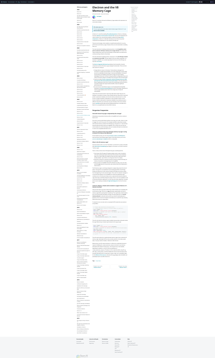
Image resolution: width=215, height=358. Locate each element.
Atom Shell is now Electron (82, 332)
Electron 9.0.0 (79, 164)
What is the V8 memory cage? (134, 23)
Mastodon (117, 350)
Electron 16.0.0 (80, 131)
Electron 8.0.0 (79, 167)
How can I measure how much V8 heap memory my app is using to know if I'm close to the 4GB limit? (135, 17)
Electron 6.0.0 (79, 180)
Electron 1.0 (79, 310)
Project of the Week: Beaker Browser (82, 273)
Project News (98, 260)
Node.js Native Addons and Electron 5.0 (82, 202)
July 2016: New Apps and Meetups (83, 303)
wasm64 (97, 103)
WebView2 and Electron (81, 139)
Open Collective (131, 343)
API (16, 2)
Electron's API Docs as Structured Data (83, 288)
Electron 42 (79, 13)
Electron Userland (80, 282)
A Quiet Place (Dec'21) (81, 133)
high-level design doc (113, 181)
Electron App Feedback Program (83, 213)
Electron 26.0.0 (80, 89)
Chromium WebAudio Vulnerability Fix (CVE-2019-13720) (83, 176)
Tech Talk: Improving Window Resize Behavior (82, 27)
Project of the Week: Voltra (82, 259)
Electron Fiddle (105, 343)
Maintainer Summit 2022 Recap (83, 109)
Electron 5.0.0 (79, 184)
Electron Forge (105, 341)
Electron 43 (79, 11)
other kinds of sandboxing (100, 146)
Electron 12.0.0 (80, 145)
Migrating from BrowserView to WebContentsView (83, 53)
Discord (116, 345)
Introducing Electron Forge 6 (82, 107)
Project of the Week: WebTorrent (83, 256)
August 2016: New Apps (81, 294)
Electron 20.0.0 (80, 113)
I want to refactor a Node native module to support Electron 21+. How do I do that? (134, 28)
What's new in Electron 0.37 (82, 312)
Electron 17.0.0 (80, 125)
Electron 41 (79, 20)
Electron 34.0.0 (80, 43)
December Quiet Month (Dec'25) (83, 30)
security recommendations (106, 88)
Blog (19, 2)
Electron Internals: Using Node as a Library (83, 301)
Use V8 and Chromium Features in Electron (83, 315)
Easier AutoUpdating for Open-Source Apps (83, 228)
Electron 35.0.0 (80, 39)
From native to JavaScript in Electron (82, 187)
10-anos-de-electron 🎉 (81, 95)
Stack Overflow (118, 352)
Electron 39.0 (79, 32)
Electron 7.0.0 (79, 179)
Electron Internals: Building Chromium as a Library (82, 262)
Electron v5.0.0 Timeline (81, 205)
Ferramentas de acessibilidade (82, 296)
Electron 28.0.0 (80, 78)
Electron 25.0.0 (80, 91)
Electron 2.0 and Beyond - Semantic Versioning (82, 243)
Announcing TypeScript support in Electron (83, 251)
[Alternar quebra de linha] (124, 225)
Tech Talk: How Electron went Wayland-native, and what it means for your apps (83, 17)
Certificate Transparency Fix (82, 283)
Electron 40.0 (79, 22)
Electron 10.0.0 (80, 156)
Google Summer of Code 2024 (82, 66)
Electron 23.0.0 (80, 97)
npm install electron (81, 298)
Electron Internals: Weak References (81, 292)
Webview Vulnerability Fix (82, 233)
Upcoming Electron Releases (82, 165)
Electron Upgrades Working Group (101, 64)
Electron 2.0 (79, 225)
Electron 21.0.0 (80, 111)
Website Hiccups (80, 235)
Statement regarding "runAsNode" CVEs (83, 73)
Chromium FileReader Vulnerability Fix (83, 192)
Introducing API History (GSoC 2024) (82, 58)
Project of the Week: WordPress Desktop (83, 266)
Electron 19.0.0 (80, 117)
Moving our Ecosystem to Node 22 (83, 45)
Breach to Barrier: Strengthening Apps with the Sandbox (83, 86)
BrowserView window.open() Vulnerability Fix (82, 199)
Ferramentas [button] (23, 2)
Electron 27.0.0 (80, 84)
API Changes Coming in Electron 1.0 (83, 321)
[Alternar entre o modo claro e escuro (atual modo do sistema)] (202, 2)
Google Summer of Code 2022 (82, 123)
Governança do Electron (81, 190)
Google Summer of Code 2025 (82, 41)
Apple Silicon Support (81, 151)
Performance (92, 341)
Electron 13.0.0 (80, 143)
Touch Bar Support (80, 257)
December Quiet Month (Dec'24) (83, 50)
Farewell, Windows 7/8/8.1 (82, 103)
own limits (99, 61)
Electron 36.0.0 (80, 37)
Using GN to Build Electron (82, 217)
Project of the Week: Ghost (82, 270)
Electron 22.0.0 (80, 101)
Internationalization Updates (82, 223)
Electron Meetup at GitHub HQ (83, 329)
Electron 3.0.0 (79, 215)
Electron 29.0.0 (80, 68)
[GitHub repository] (200, 2)
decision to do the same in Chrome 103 (105, 35)
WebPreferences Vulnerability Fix (83, 219)
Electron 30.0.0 (80, 64)
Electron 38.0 (79, 33)
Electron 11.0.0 (80, 149)
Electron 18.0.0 (80, 121)
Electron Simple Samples (81, 277)
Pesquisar (79, 221)
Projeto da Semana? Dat (81, 268)
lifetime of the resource (101, 255)
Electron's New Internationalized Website (83, 246)
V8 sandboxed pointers (112, 34)
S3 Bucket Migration (81, 119)
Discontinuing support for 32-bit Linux (83, 196)
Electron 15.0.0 (80, 135)
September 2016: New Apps (82, 285)
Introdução (78, 341)
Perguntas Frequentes (134, 7)
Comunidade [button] (30, 2)
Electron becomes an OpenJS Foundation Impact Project (82, 159)
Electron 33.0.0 (80, 55)
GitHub (129, 341)
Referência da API (80, 343)
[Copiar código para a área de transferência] (126, 207)
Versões (187, 2)
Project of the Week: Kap (81, 275)
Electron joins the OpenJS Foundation (82, 173)
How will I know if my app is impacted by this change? (134, 10)
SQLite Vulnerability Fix (81, 211)
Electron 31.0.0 (80, 62)
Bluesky (116, 346)
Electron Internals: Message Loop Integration (83, 306)
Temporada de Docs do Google (83, 162)
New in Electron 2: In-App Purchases (82, 231)
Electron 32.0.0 (80, 60)
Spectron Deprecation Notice (82, 129)
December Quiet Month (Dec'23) (83, 82)
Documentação (11, 2)
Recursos (117, 343)
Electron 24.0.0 (80, 93)
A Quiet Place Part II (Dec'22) (82, 105)
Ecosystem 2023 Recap (81, 80)
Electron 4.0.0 (79, 209)
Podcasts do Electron (81, 308)
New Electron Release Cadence (83, 141)
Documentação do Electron (82, 330)
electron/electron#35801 (99, 30)
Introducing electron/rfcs (82, 70)
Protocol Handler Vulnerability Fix (83, 237)
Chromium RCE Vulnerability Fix (83, 248)
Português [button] (195, 2)
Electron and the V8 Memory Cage (83, 115)
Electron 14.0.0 (80, 137)
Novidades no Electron (81, 327)
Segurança (91, 343)
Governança (117, 341)
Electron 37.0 (79, 35)
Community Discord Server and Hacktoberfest (83, 154)
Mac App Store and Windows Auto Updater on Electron (83, 324)
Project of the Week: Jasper (82, 254)
